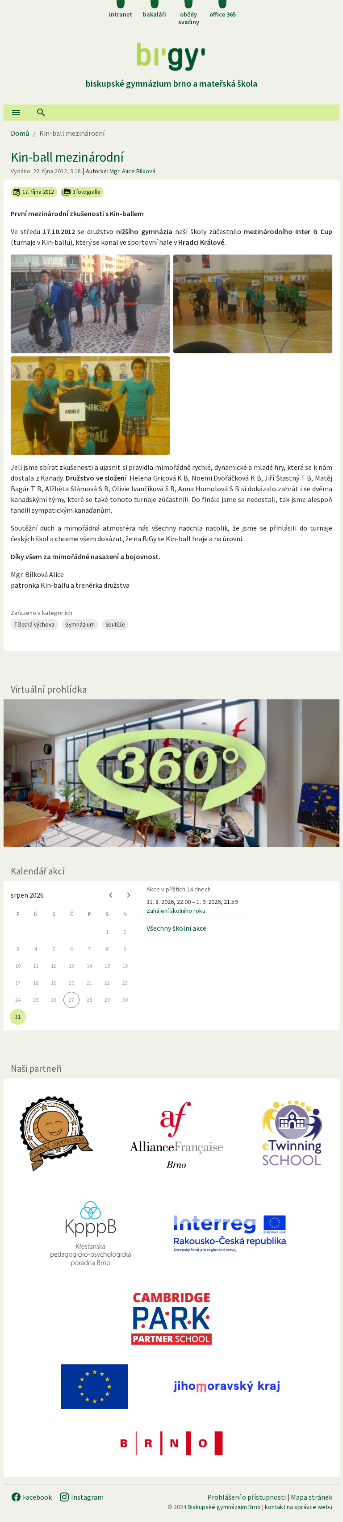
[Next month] (129, 895)
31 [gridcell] (18, 1016)
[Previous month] (111, 895)
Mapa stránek (311, 1497)
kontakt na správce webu (298, 1507)
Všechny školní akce (176, 928)
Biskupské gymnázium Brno (224, 1507)
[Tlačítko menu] (16, 113)
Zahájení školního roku (175, 911)
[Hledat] (41, 113)
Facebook (36, 1497)
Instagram (87, 1497)
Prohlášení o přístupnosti (246, 1497)
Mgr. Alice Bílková (132, 171)
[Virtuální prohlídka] (171, 773)
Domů (20, 133)
